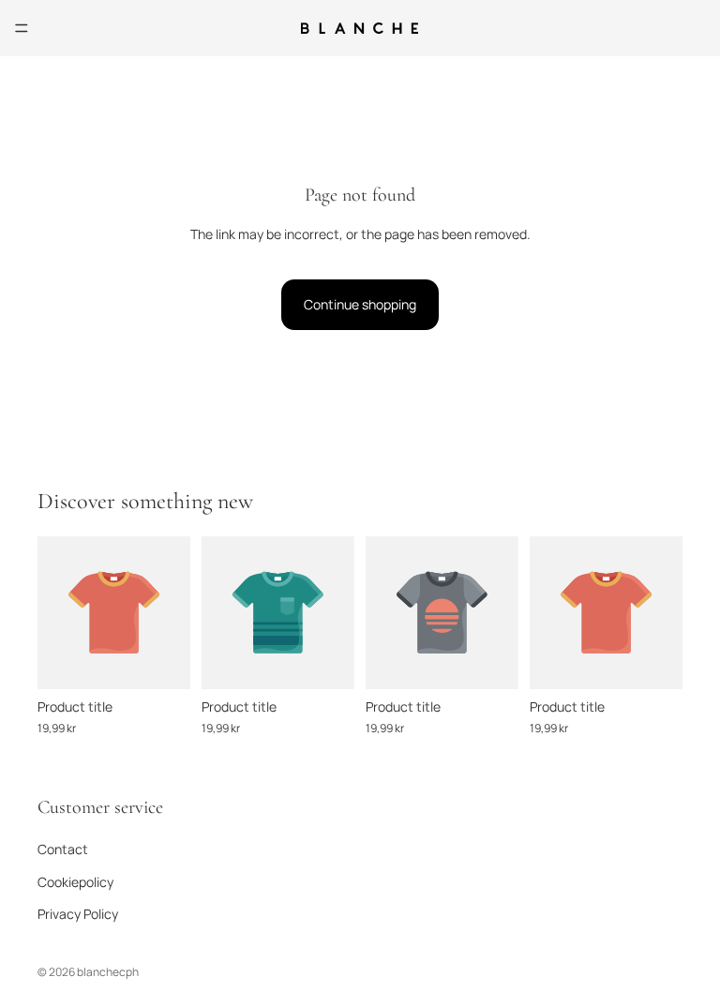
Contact (63, 849)
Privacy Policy (78, 914)
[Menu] (21, 28)
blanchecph (108, 972)
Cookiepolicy (75, 882)
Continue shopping (360, 304)
